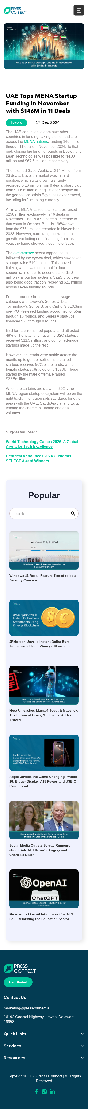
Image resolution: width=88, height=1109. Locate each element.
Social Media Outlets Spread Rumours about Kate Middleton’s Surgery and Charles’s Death (39, 850)
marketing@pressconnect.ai (27, 1008)
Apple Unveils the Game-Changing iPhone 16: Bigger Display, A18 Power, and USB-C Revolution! (43, 781)
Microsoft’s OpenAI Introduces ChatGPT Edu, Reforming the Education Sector (41, 916)
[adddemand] (36, 1091)
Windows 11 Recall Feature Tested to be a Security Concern (42, 578)
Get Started (18, 982)
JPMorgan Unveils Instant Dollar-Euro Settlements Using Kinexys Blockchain (40, 644)
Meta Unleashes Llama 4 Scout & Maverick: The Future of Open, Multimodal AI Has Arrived (43, 715)
